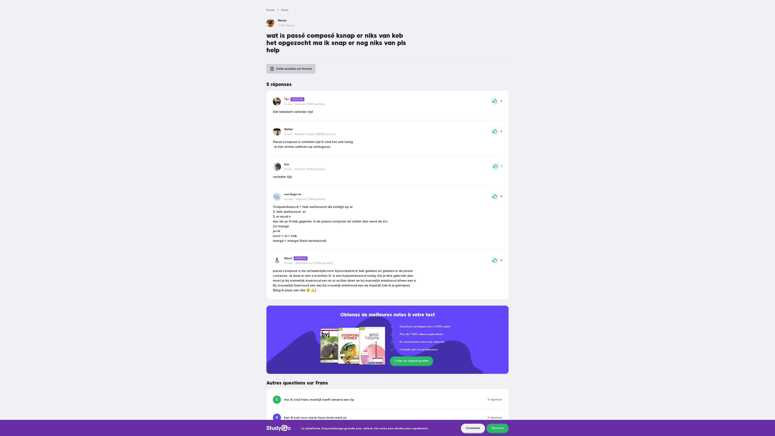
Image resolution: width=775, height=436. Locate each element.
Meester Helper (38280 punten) (315, 134)
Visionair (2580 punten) (309, 169)
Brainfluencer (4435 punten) (314, 263)
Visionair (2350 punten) (309, 104)
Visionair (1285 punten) (310, 199)
